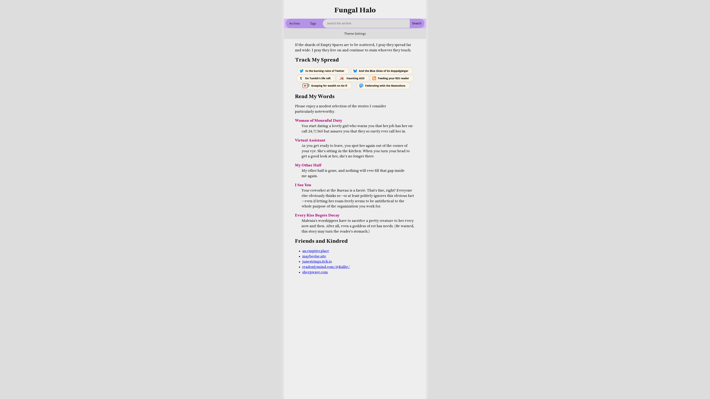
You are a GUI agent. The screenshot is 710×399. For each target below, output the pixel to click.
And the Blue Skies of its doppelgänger (383, 71)
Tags (313, 23)
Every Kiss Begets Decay (317, 215)
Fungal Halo (355, 10)
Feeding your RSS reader (393, 78)
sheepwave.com (315, 272)
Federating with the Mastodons (385, 85)
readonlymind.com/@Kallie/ (326, 267)
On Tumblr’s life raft (318, 78)
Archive (294, 23)
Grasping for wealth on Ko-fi (329, 85)
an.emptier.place (315, 251)
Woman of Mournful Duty (318, 120)
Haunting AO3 (355, 78)
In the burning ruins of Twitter (324, 71)
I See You (303, 185)
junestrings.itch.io (317, 262)
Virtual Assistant (310, 140)
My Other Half (308, 165)
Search (416, 23)
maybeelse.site (314, 256)
